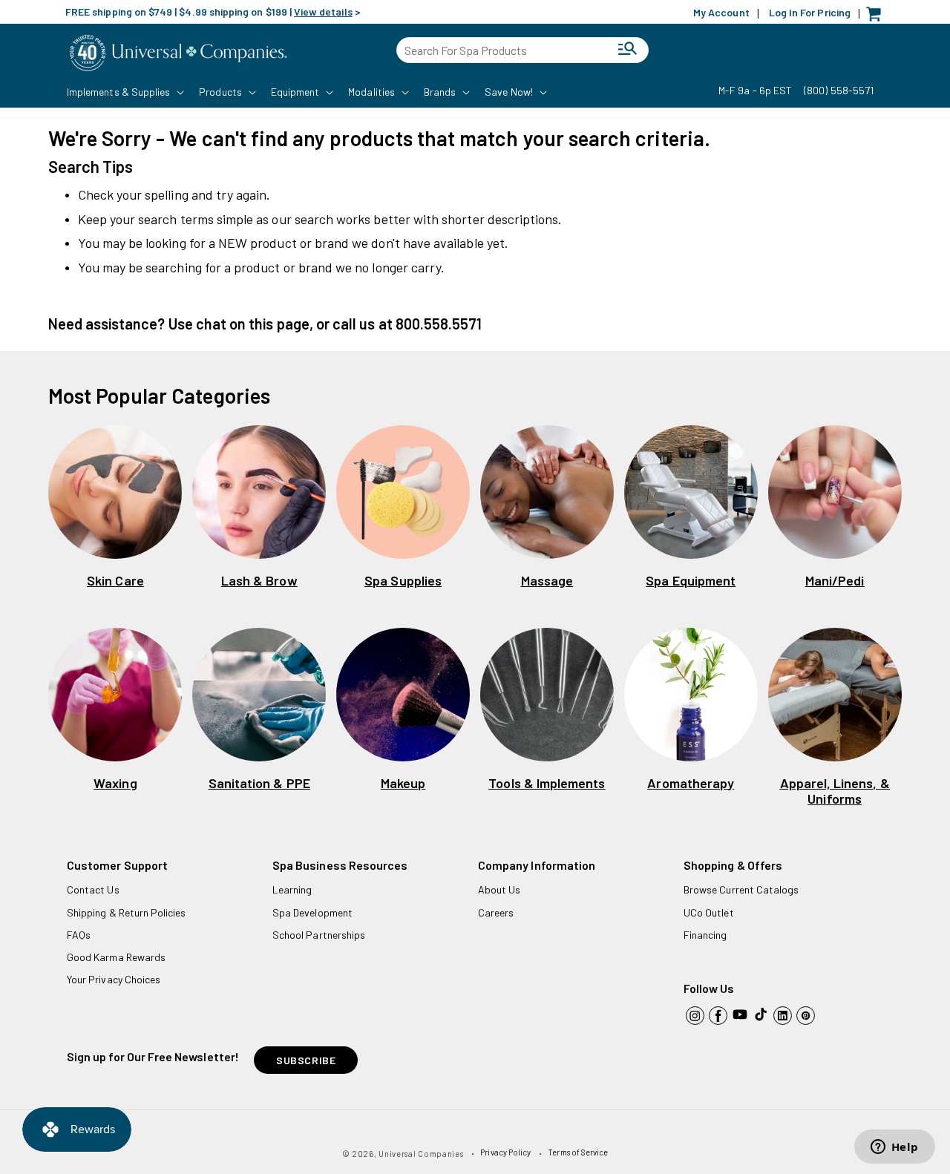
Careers (496, 912)
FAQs (79, 934)
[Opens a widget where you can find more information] (894, 1148)
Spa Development (312, 912)
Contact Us (93, 889)
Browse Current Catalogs (741, 889)
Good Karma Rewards (116, 957)
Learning (292, 889)
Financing (705, 934)
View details (323, 11)
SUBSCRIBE (305, 1060)
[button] (124, 92)
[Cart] (877, 17)
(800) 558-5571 (839, 90)
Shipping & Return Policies (126, 912)
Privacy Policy (505, 1152)
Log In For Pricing (810, 12)
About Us (499, 889)
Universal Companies (421, 1153)
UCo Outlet (709, 912)
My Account (721, 12)
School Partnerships (318, 934)
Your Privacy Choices (113, 979)
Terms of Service (578, 1152)
